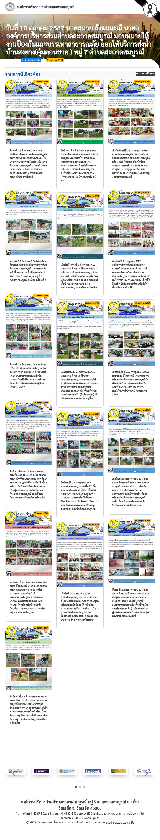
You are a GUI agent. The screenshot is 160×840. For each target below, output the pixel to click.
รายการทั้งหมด (146, 73)
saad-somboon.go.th (120, 822)
